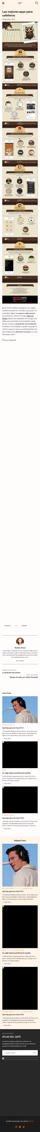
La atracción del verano (11, 672)
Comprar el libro (10, 1053)
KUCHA (31, 1121)
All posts (20, 661)
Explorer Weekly (8, 725)
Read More (7, 738)
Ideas (4, 770)
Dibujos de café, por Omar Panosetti (24, 677)
